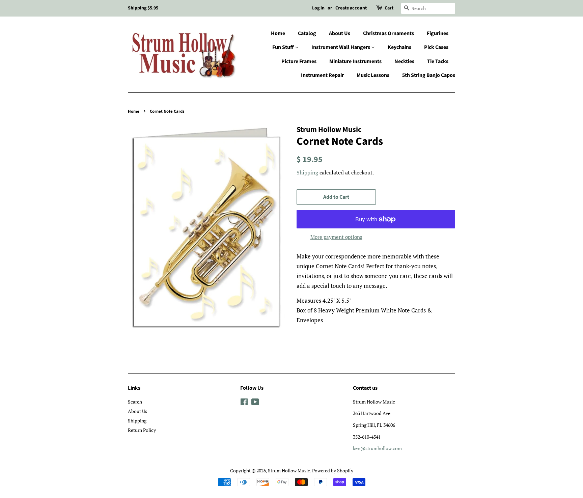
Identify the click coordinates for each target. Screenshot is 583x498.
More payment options (336, 236)
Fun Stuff (283, 47)
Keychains (399, 47)
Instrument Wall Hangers (341, 47)
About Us (339, 33)
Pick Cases (436, 47)
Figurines (437, 33)
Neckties (404, 61)
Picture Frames (298, 61)
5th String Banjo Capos (428, 75)
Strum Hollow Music (289, 470)
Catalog (307, 33)
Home (278, 33)
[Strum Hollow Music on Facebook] (244, 403)
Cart (389, 8)
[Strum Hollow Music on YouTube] (255, 403)
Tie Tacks (437, 61)
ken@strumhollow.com (377, 448)
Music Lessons (373, 75)
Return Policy (142, 430)
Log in (318, 8)
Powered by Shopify (332, 470)
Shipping (307, 172)
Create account (351, 8)
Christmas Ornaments (388, 33)
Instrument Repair (322, 75)
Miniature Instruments (355, 61)
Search (135, 401)
